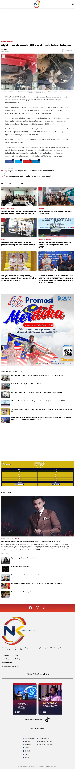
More (38, 550)
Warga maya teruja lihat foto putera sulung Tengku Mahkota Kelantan (37, 583)
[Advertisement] (37, 22)
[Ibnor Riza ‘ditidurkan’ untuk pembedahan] (5, 577)
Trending (40, 189)
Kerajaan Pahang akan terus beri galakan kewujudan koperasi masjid (18, 243)
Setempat (10, 208)
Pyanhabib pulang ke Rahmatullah (23, 558)
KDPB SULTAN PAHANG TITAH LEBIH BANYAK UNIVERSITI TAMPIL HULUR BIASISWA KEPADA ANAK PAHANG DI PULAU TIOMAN (56, 279)
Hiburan (17, 538)
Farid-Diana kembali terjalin (21, 592)
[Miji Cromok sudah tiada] (5, 569)
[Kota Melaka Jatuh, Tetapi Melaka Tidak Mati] (56, 196)
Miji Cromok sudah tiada (20, 566)
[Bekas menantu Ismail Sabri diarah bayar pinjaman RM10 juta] (37, 516)
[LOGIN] (73, 4)
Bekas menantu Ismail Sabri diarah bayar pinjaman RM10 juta (30, 541)
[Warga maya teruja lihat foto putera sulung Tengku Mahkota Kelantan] (5, 586)
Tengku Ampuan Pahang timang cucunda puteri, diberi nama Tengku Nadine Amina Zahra (18, 278)
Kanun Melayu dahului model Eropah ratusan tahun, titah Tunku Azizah (18, 212)
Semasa (3, 208)
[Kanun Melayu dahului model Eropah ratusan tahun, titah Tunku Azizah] (19, 196)
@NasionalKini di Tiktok (34, 720)
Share (3, 56)
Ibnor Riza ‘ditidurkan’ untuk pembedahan (26, 575)
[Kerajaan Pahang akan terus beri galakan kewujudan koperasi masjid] (19, 228)
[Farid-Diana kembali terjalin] (5, 594)
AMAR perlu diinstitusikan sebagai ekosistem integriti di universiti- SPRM (54, 244)
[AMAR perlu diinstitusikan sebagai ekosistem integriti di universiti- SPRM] (56, 228)
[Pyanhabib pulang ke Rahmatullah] (5, 560)
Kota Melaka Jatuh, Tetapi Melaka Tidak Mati (28, 384)
